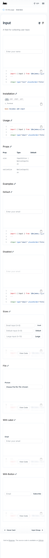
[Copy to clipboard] (41, 71)
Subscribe (37, 494)
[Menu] (43, 3)
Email (7, 437)
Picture (7, 382)
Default (38, 331)
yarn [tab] (21, 99)
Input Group (36, 530)
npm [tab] (11, 99)
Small (39, 325)
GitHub (41, 540)
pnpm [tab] (16, 99)
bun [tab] (7, 99)
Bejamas (12, 540)
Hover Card (11, 530)
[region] (23, 76)
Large (37, 336)
